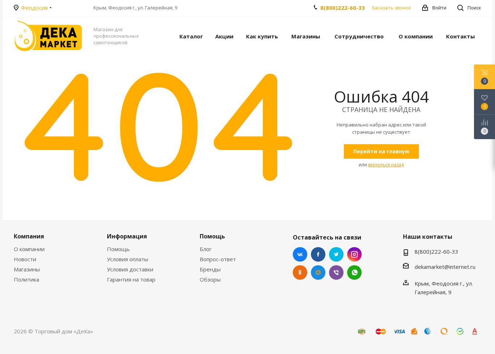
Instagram (354, 254)
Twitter (336, 254)
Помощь (118, 249)
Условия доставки (130, 269)
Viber (336, 272)
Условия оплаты (127, 259)
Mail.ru (318, 272)
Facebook (318, 254)
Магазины (27, 269)
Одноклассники (300, 272)
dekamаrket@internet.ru (445, 266)
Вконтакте (300, 254)
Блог (206, 249)
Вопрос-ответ (218, 259)
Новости (25, 259)
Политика (26, 279)
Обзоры (210, 279)
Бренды (210, 269)
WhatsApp (354, 272)
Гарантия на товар (131, 279)
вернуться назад (386, 165)
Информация (127, 236)
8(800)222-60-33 (342, 7)
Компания (29, 236)
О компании (29, 249)
